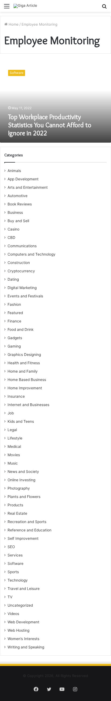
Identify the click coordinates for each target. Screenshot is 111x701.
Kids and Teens (21, 421)
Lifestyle (15, 438)
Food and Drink (20, 329)
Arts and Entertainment (28, 187)
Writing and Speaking (26, 647)
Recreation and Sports (27, 522)
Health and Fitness (24, 363)
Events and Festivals (25, 296)
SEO (11, 547)
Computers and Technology (32, 254)
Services (15, 555)
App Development (23, 179)
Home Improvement (25, 388)
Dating (13, 279)
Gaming (14, 346)
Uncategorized (20, 605)
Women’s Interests (23, 639)
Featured (15, 313)
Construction (19, 262)
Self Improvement (23, 538)
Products (15, 505)
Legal (12, 430)
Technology (18, 580)
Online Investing (21, 480)
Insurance (16, 396)
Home (13, 24)
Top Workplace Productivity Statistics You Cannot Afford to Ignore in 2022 (49, 125)
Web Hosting (18, 630)
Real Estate (17, 513)
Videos (13, 613)
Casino (13, 229)
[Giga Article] (25, 6)
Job (11, 413)
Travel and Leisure (24, 588)
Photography (19, 488)
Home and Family (23, 371)
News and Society (23, 471)
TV (10, 597)
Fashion (14, 304)
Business (15, 212)
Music (13, 463)
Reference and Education (29, 530)
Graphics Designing (24, 354)
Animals (14, 171)
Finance (14, 321)
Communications (22, 246)
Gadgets (15, 338)
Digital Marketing (22, 288)
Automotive (17, 196)
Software (15, 563)
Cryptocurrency (21, 271)
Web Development (23, 622)
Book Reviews (20, 204)
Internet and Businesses (28, 405)
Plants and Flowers (24, 496)
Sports (13, 572)
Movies (14, 455)
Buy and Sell (18, 221)
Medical (14, 446)
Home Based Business (27, 379)
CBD (11, 237)
